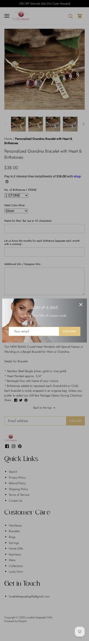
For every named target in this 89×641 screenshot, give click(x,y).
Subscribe (69, 331)
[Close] (81, 304)
